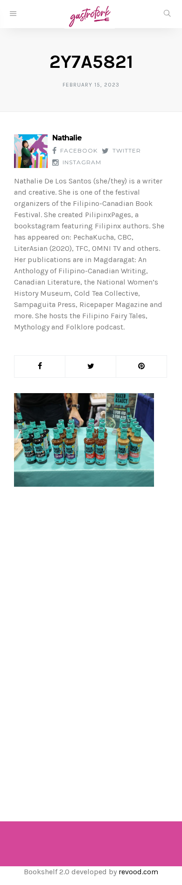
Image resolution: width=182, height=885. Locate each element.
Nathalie (67, 137)
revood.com (138, 871)
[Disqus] (91, 645)
